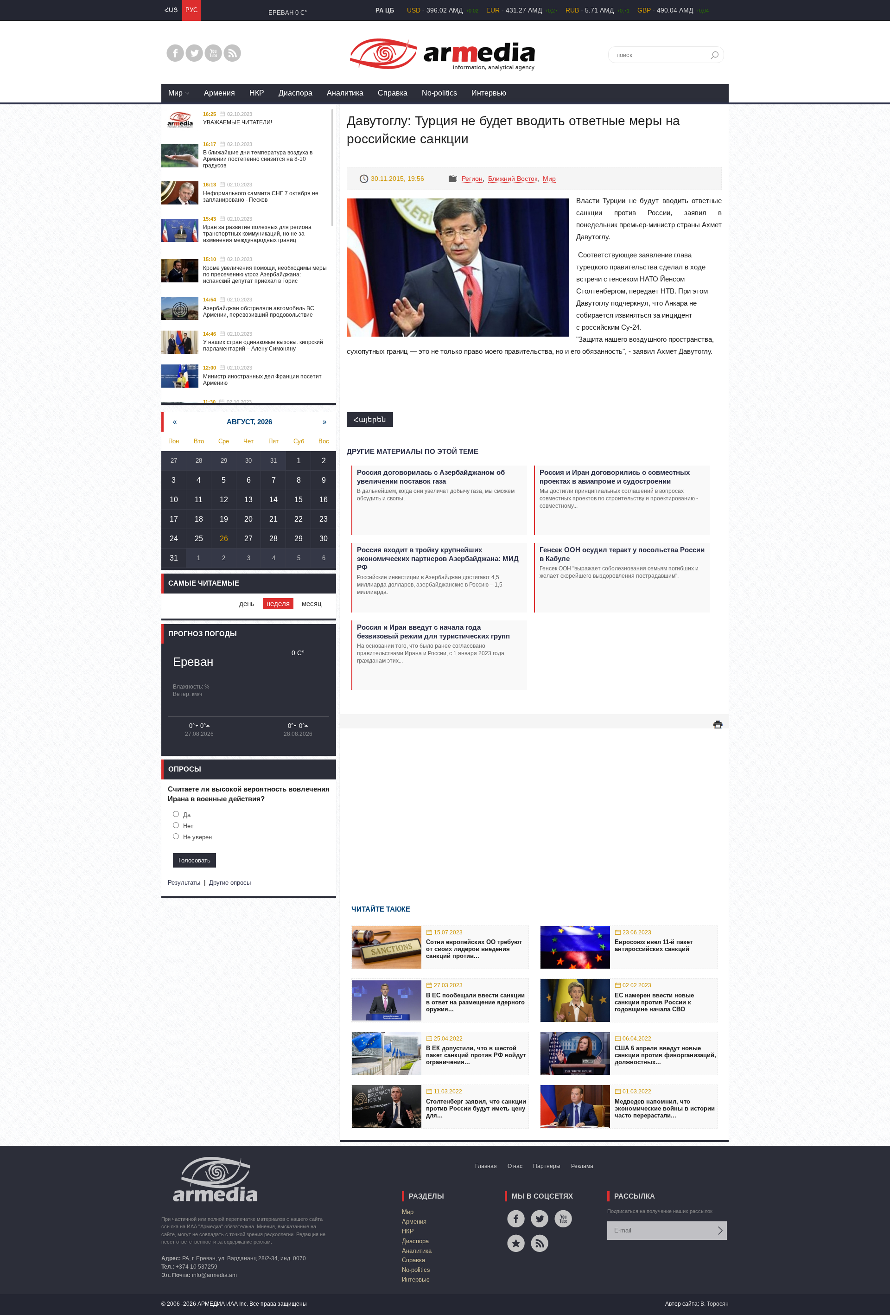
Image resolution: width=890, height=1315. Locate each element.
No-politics (439, 93)
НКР (256, 93)
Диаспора (295, 93)
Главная (486, 1166)
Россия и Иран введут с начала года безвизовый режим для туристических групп (433, 631)
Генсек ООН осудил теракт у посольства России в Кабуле (622, 554)
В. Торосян (714, 1304)
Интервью (488, 93)
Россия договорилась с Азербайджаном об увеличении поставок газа (431, 476)
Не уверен (197, 837)
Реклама (582, 1166)
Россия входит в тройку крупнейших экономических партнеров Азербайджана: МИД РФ (438, 558)
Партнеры (546, 1166)
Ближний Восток (512, 178)
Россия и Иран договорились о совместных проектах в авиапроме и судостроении (615, 476)
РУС (191, 9)
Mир (175, 93)
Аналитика (345, 93)
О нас (515, 1166)
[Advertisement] (534, 803)
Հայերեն (370, 419)
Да (187, 814)
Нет (188, 826)
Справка (392, 93)
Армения (219, 93)
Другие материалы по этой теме (412, 451)
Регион (472, 178)
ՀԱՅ (171, 9)
